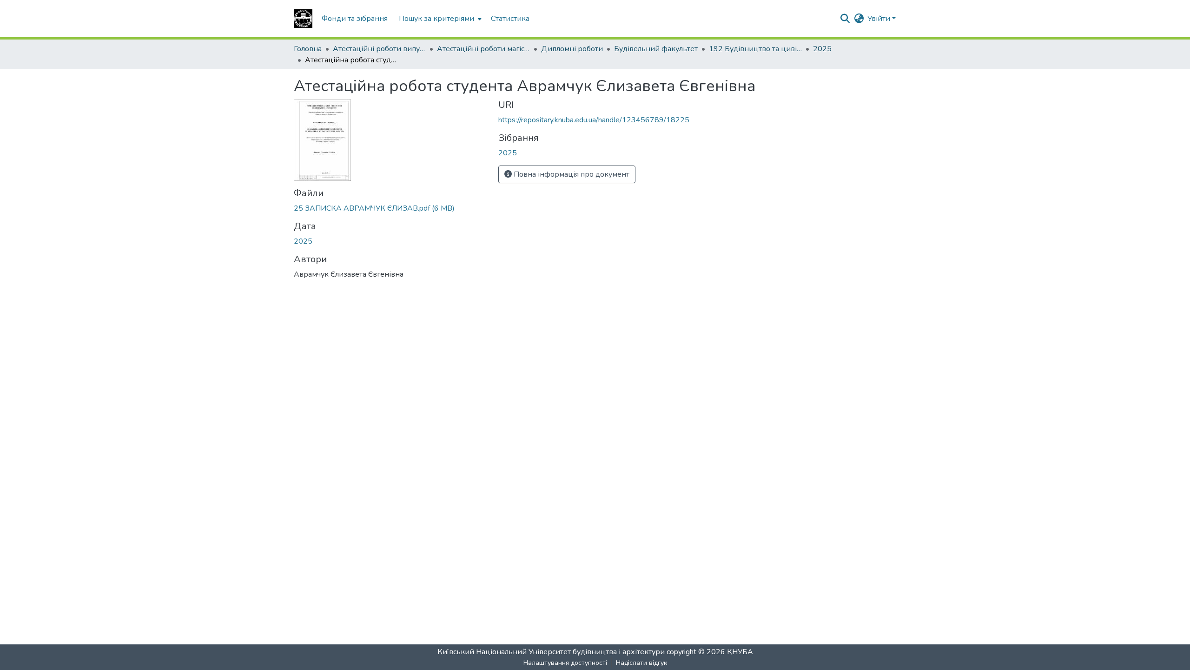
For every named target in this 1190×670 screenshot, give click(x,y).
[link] (390, 208)
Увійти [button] (879, 18)
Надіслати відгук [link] (641, 662)
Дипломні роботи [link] (572, 49)
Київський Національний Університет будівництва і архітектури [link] (551, 652)
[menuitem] (439, 18)
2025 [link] (822, 49)
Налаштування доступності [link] (565, 662)
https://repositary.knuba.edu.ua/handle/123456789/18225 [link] (593, 120)
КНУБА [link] (740, 652)
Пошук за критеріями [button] (436, 18)
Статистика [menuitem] (510, 18)
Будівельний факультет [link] (656, 49)
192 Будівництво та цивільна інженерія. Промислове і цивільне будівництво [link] (755, 49)
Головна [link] (308, 49)
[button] (303, 18)
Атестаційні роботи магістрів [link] (483, 49)
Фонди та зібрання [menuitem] (355, 18)
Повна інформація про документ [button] (570, 174)
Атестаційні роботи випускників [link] (379, 49)
